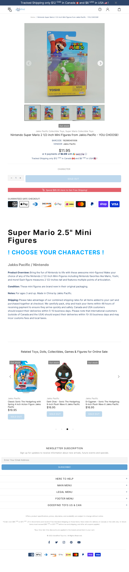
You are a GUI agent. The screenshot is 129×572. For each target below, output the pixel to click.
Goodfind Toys (20, 9)
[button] (64, 154)
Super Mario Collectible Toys (79, 131)
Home (33, 17)
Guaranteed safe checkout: (24, 198)
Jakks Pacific (14, 398)
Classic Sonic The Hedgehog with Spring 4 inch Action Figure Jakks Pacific (24, 404)
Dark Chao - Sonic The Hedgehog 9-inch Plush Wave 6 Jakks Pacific (63, 402)
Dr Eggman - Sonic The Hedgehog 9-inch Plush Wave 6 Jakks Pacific (102, 402)
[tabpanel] (25, 393)
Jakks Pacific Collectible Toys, (50, 131)
